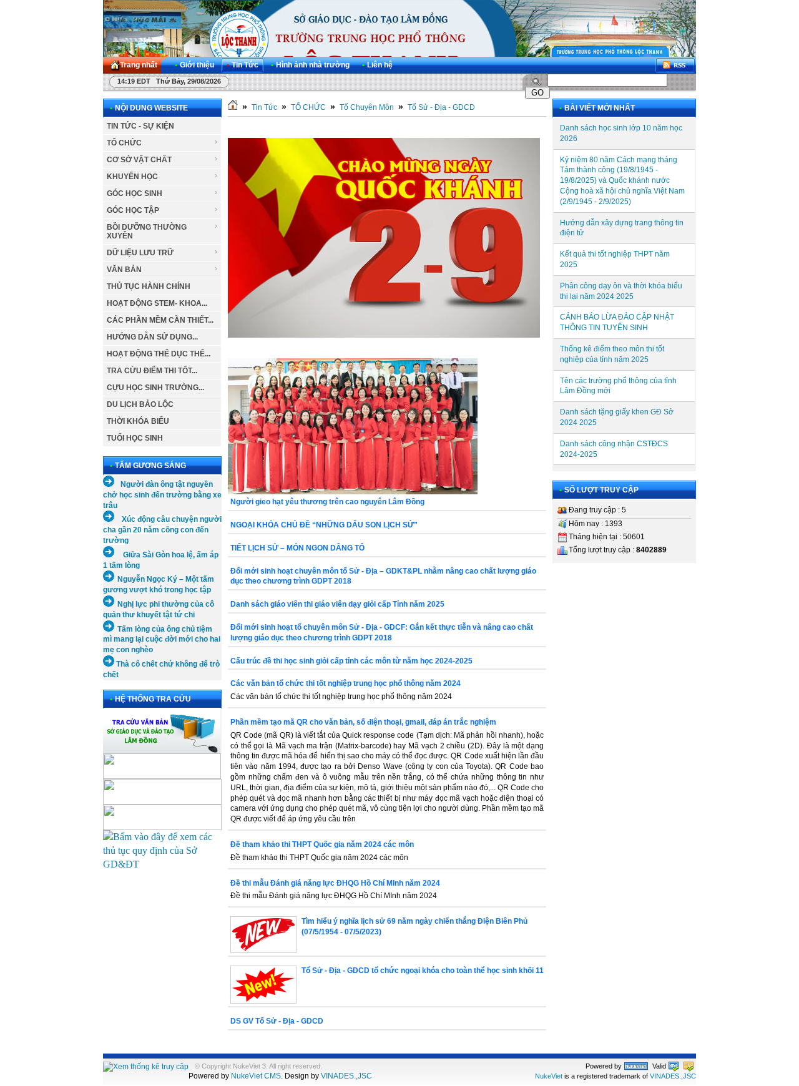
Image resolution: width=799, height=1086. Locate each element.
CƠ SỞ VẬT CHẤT (139, 159)
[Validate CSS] (688, 1066)
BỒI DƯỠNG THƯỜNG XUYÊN (147, 231)
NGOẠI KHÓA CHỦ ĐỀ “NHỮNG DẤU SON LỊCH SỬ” (324, 525)
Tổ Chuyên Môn (367, 107)
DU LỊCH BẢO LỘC (140, 404)
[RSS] (675, 65)
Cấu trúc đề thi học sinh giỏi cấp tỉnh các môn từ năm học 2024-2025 (351, 661)
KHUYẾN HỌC (132, 176)
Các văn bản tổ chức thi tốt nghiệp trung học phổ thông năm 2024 (345, 683)
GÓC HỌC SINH (134, 193)
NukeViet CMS (256, 1076)
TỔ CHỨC (124, 143)
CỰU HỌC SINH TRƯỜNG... (155, 387)
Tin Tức (264, 107)
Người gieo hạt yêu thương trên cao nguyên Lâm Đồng (327, 501)
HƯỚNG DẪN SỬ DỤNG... (152, 337)
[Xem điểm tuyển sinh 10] (162, 801)
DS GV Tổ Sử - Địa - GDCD (276, 1021)
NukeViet (548, 1076)
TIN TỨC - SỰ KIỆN (140, 126)
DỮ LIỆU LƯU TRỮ (140, 252)
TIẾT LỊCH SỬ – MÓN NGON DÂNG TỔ (297, 548)
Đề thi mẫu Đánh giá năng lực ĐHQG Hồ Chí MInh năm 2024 (335, 883)
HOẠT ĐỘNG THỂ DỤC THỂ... (158, 354)
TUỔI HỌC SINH (135, 438)
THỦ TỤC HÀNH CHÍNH (148, 286)
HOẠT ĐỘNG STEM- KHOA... (157, 303)
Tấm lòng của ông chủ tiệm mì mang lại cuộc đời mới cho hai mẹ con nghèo (161, 640)
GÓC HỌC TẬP (133, 210)
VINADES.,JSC (346, 1076)
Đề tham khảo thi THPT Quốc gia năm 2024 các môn (322, 844)
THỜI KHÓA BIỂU (138, 421)
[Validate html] (673, 1066)
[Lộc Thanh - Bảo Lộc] (636, 1066)
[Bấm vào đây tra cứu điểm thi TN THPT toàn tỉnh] (162, 776)
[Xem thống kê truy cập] (146, 1066)
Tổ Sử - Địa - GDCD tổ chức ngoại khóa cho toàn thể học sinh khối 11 (422, 970)
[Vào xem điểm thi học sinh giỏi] (162, 826)
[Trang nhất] (233, 107)
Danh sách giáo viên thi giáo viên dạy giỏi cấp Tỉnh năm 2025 (337, 604)
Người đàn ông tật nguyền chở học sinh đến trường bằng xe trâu (162, 495)
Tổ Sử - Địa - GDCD (441, 107)
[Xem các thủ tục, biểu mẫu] (162, 864)
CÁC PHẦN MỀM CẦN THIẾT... (160, 320)
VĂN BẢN (124, 269)
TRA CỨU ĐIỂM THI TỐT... (152, 370)
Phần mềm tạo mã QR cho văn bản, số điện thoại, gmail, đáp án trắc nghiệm (363, 722)
